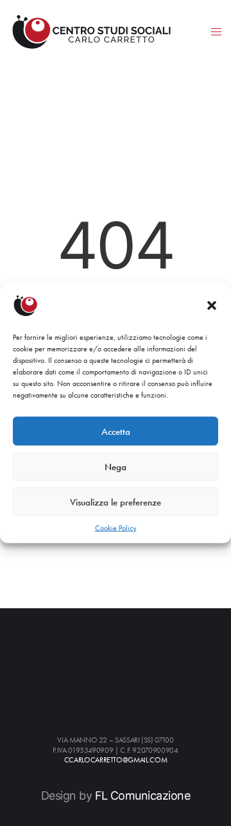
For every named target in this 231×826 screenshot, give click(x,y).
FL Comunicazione (142, 795)
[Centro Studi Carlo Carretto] (91, 31)
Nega (115, 466)
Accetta (115, 431)
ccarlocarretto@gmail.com (115, 760)
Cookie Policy (116, 528)
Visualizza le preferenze (115, 501)
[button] (211, 305)
